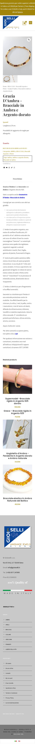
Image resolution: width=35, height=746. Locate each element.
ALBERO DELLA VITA (11, 649)
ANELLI (7, 625)
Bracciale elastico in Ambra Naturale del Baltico (17, 499)
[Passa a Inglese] (19, 741)
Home (5, 86)
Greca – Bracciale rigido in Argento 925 (17, 412)
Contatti (8, 673)
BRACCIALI (11, 86)
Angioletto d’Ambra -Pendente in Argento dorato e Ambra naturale (17, 456)
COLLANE (8, 634)
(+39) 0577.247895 (13, 572)
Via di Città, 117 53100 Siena (13, 563)
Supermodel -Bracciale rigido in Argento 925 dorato (17, 401)
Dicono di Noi (9, 668)
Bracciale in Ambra (10, 160)
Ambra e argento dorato (20, 157)
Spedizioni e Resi (11, 688)
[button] (29, 39)
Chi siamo (8, 663)
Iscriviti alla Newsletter (12, 703)
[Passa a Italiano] (16, 741)
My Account (9, 678)
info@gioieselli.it (14, 567)
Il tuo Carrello (9, 683)
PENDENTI (8, 644)
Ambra (9, 157)
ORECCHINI (9, 639)
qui (16, 334)
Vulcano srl (19, 734)
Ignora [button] (20, 12)
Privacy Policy (10, 698)
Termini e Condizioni (11, 693)
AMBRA (13, 151)
